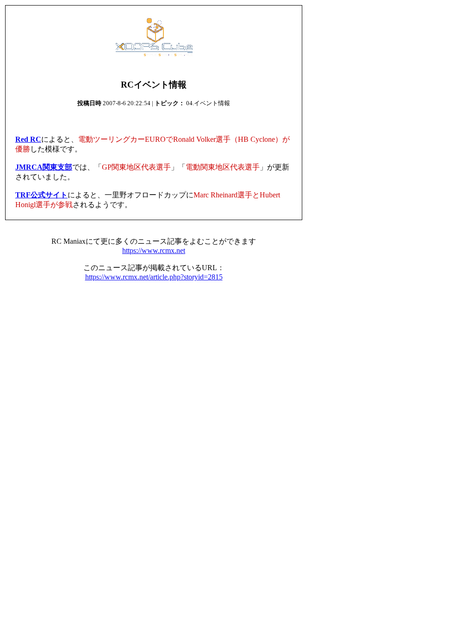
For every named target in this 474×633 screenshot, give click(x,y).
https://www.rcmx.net (153, 250)
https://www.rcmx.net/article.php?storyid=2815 (154, 277)
